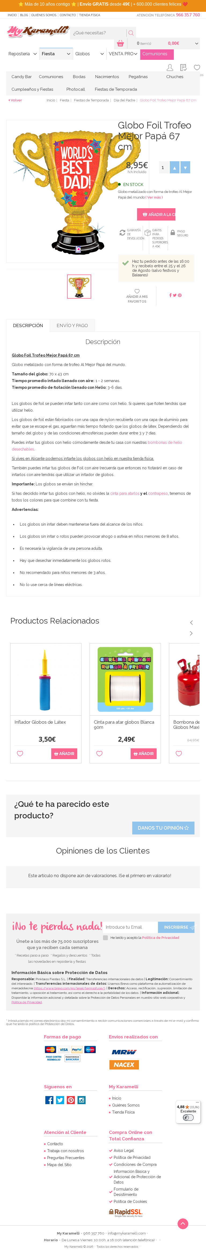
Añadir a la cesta (162, 215)
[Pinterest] (71, 1100)
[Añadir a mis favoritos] (19, 753)
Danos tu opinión (161, 828)
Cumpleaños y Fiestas (32, 89)
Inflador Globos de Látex (40, 722)
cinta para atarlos (124, 493)
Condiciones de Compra (135, 1164)
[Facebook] (49, 1100)
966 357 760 (188, 15)
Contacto (68, 15)
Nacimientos (107, 76)
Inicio (12, 15)
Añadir (66, 753)
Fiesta (48, 53)
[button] (174, 167)
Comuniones (154, 53)
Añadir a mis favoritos (137, 299)
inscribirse (176, 927)
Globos (82, 53)
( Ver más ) (154, 197)
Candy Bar (22, 76)
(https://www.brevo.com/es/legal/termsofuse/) (69, 988)
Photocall (76, 89)
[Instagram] (81, 1100)
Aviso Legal (124, 1150)
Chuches (174, 76)
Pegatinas (138, 76)
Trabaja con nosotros (65, 1151)
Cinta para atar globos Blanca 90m (124, 725)
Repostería (19, 53)
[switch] (188, 1117)
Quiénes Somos (43, 15)
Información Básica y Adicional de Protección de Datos (137, 1176)
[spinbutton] (164, 167)
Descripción (28, 325)
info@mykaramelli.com (127, 1233)
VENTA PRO (121, 53)
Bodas (79, 76)
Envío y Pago (72, 325)
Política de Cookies (130, 1201)
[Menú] (197, 1103)
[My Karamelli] (38, 32)
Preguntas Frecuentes (65, 1158)
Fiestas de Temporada (116, 89)
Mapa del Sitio (59, 1165)
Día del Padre (124, 100)
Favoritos (197, 75)
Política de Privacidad (160, 938)
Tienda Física (89, 15)
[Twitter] (60, 1100)
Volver (16, 100)
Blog (24, 15)
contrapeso (158, 493)
